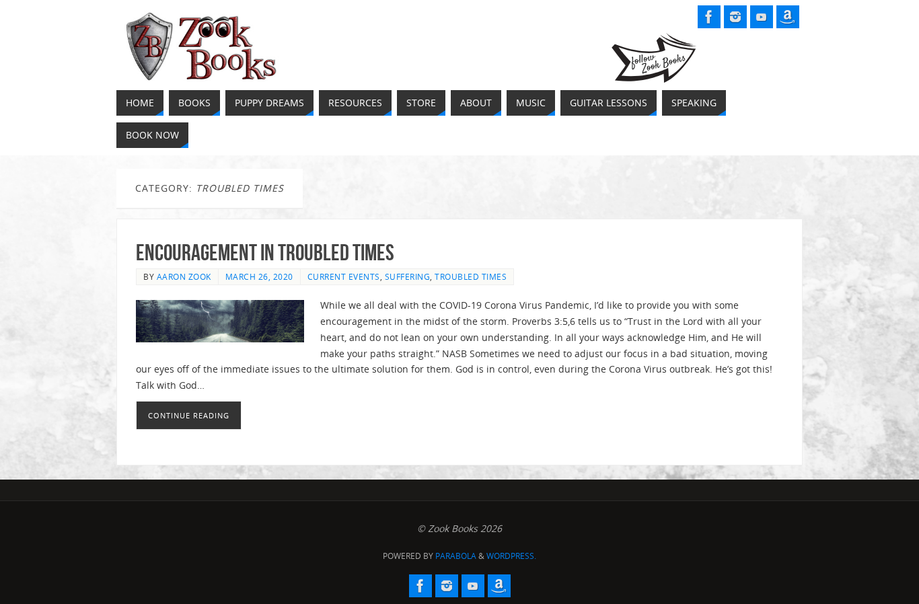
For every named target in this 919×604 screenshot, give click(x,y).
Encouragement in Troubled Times (265, 252)
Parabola (455, 556)
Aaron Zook (184, 276)
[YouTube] (761, 16)
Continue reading (188, 415)
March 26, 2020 (259, 276)
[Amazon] (787, 16)
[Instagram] (735, 16)
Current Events (343, 276)
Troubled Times (471, 276)
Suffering (408, 276)
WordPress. (511, 556)
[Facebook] (709, 16)
